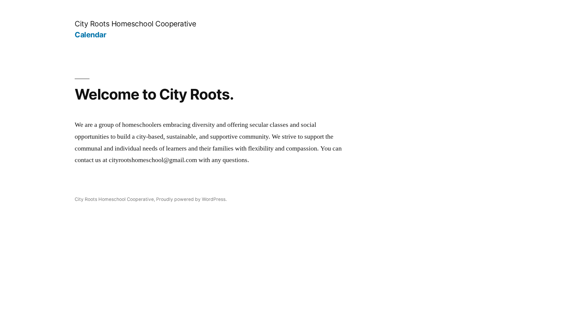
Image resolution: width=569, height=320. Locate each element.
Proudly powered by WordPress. (191, 199)
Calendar (90, 34)
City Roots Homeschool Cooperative (135, 23)
